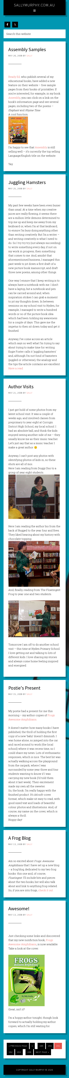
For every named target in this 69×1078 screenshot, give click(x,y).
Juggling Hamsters (27, 182)
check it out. (45, 890)
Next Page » (42, 1052)
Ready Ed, (14, 76)
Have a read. (15, 368)
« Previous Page (18, 1045)
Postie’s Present (24, 688)
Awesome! (19, 908)
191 (58, 1045)
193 (19, 1052)
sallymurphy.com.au (34, 5)
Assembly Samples (27, 49)
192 (11, 1052)
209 (29, 1052)
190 (50, 1045)
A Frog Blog (19, 838)
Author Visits (21, 386)
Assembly (14, 97)
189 (41, 1045)
